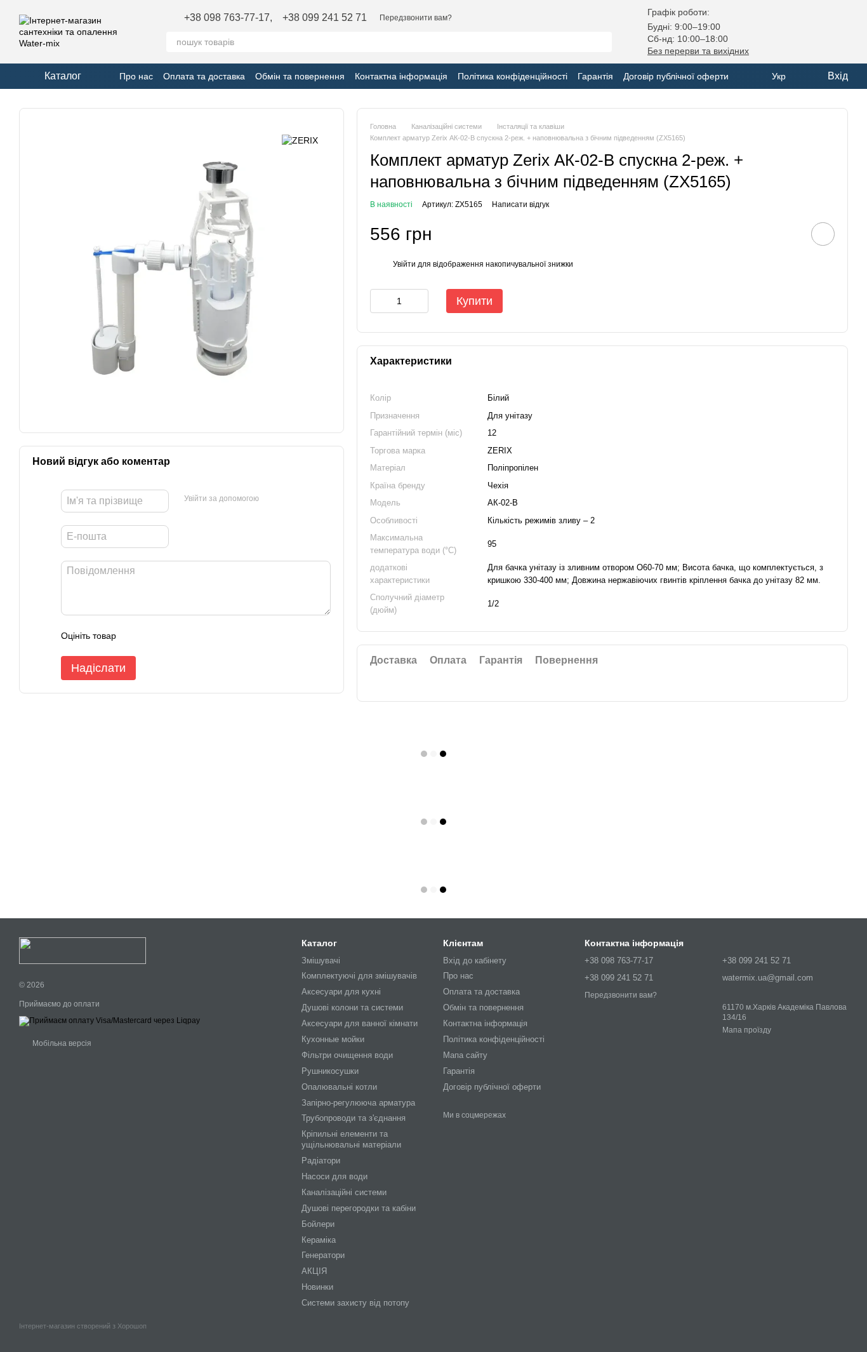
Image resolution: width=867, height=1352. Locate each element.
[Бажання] (772, 32)
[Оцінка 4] (198, 635)
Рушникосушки (330, 1071)
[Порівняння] (805, 32)
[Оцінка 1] (137, 635)
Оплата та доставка (204, 76)
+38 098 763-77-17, (228, 18)
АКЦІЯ (314, 1271)
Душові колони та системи (352, 1007)
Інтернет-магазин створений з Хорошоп (83, 1326)
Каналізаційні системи (344, 1192)
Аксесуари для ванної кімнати (359, 1023)
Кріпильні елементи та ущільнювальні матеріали (351, 1139)
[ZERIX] (300, 140)
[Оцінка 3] (178, 635)
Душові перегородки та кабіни (358, 1208)
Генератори (323, 1255)
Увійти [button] (404, 264)
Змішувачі (320, 960)
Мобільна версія (60, 1043)
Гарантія (595, 76)
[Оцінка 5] (218, 635)
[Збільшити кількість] (419, 301)
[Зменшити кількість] (379, 301)
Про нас (136, 76)
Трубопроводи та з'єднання (353, 1118)
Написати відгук (520, 204)
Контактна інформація (401, 76)
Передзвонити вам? (416, 17)
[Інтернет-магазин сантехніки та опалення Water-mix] (82, 950)
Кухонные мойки (332, 1039)
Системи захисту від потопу (355, 1303)
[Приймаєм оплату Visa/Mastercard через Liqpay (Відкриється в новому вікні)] (109, 1020)
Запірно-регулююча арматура (358, 1103)
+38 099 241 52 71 (324, 18)
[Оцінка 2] (157, 635)
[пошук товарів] (602, 42)
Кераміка (318, 1240)
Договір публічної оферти (676, 76)
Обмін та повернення (300, 76)
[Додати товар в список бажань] (823, 234)
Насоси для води (334, 1176)
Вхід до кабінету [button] (474, 960)
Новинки (317, 1287)
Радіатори (320, 1160)
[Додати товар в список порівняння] (787, 233)
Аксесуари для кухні (341, 991)
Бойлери (317, 1224)
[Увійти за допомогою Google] (273, 499)
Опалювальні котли (339, 1087)
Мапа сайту (465, 1055)
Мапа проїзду (746, 1030)
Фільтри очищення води (347, 1055)
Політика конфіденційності (512, 76)
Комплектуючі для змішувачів (359, 976)
